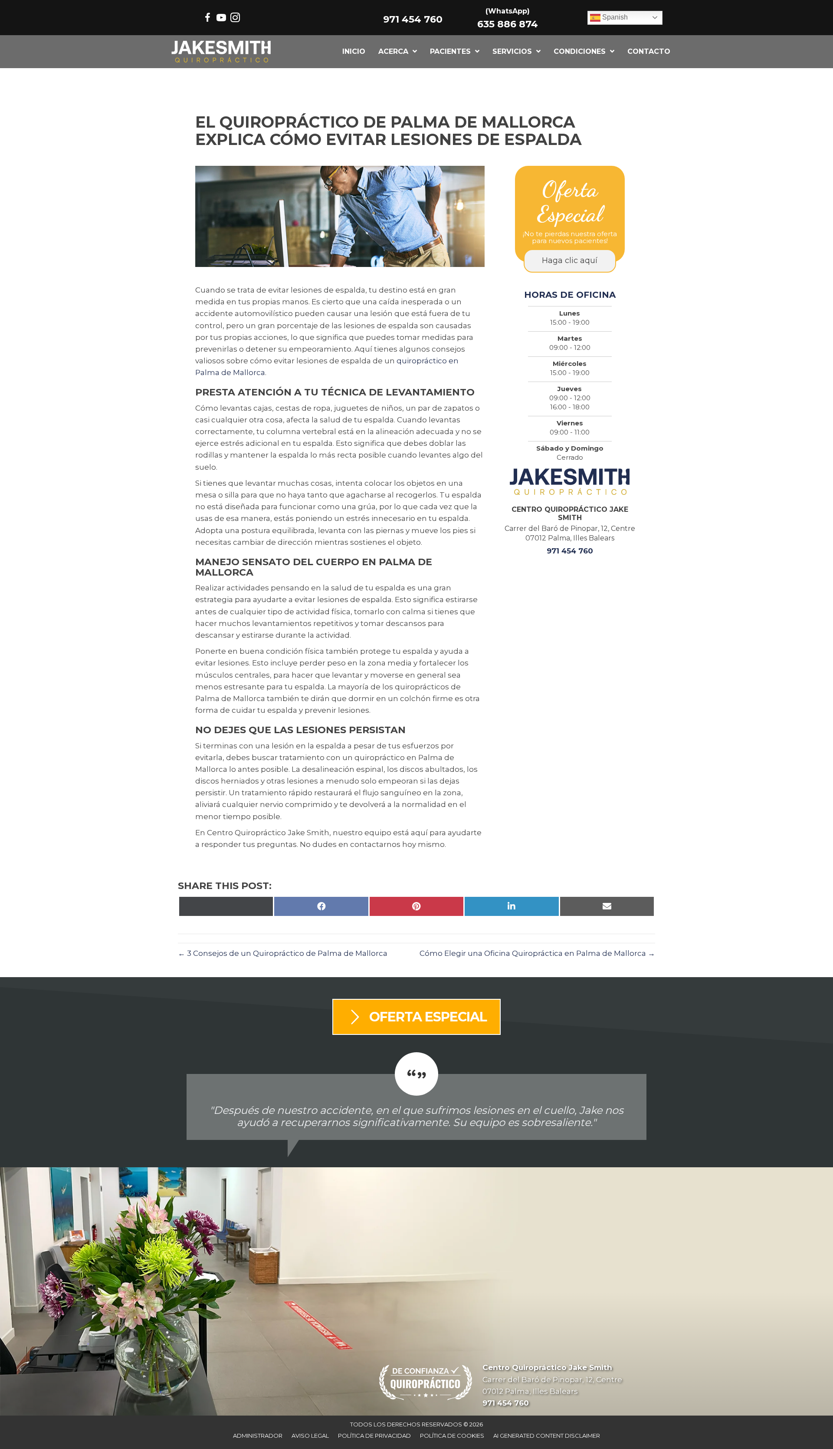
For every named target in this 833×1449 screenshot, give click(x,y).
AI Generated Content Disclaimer (546, 1435)
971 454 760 (413, 19)
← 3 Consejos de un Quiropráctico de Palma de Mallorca (282, 953)
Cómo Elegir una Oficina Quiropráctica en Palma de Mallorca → (537, 953)
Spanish (614, 17)
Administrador (257, 1435)
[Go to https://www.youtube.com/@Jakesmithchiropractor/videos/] (221, 19)
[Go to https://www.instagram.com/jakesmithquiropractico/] (235, 19)
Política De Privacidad (374, 1435)
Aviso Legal (310, 1435)
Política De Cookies (452, 1435)
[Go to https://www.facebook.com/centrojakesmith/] (207, 19)
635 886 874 (507, 24)
